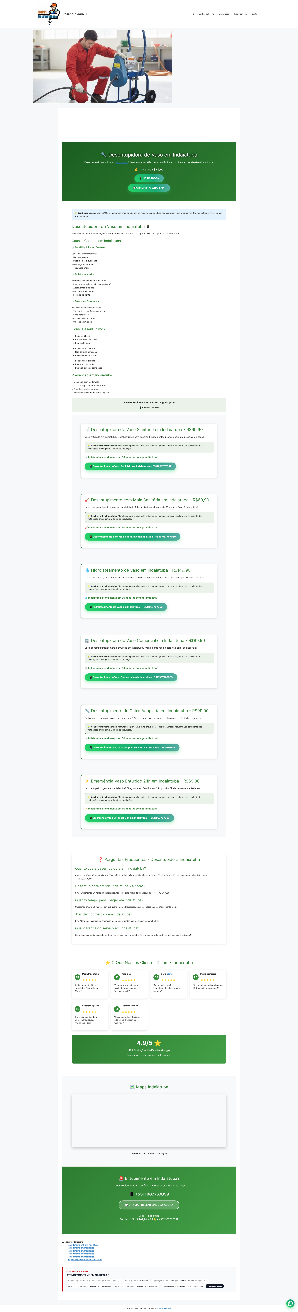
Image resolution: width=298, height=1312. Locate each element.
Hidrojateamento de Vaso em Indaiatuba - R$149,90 (140, 570)
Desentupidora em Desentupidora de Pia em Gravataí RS (136, 1286)
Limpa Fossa (224, 14)
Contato (255, 14)
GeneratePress (165, 1308)
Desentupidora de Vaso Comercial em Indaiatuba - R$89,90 (148, 640)
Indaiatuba (122, 162)
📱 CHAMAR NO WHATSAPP (278, 1304)
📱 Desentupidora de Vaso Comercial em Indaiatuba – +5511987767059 (131, 677)
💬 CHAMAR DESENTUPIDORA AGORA (149, 1204)
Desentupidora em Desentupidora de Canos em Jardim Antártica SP (94, 1281)
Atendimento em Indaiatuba (81, 1248)
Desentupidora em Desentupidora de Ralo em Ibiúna (183, 1286)
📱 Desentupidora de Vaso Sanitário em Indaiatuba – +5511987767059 (130, 466)
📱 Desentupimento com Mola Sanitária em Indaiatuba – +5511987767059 (132, 536)
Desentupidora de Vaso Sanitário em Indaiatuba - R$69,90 (147, 429)
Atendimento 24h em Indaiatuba (83, 1245)
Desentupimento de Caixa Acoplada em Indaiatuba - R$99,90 (150, 710)
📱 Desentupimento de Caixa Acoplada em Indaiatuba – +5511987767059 (132, 747)
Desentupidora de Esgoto (203, 14)
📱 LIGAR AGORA (149, 178)
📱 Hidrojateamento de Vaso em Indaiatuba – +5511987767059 (126, 606)
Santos (170, 974)
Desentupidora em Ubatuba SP (136, 1281)
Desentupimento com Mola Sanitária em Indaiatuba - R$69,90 (150, 499)
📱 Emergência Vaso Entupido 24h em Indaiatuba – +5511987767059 (129, 817)
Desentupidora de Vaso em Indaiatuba (111, 226)
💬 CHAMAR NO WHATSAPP (149, 187)
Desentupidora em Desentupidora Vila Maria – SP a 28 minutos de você (180, 1281)
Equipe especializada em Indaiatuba (85, 1260)
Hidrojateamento (240, 14)
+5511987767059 (152, 1194)
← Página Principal (214, 1286)
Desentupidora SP (75, 14)
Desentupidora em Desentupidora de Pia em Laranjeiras (89, 1286)
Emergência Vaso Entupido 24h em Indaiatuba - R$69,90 (145, 781)
